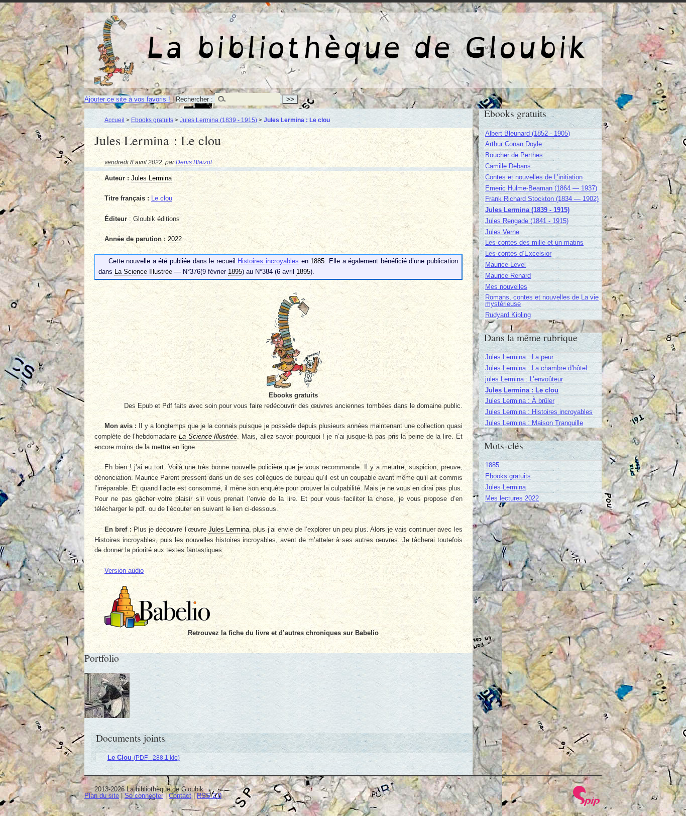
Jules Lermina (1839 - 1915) (218, 120)
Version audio (124, 570)
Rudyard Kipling (508, 315)
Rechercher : (194, 99)
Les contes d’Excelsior (518, 253)
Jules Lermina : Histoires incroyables (539, 412)
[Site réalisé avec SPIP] (586, 803)
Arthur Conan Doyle (513, 144)
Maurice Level (505, 264)
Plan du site (101, 795)
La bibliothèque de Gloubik (449, 39)
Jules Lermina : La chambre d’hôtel (536, 368)
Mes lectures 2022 (512, 498)
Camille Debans (508, 166)
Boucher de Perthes (514, 155)
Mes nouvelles (506, 286)
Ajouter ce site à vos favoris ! (127, 99)
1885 (492, 465)
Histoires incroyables (268, 261)
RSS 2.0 (209, 795)
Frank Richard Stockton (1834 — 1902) (542, 198)
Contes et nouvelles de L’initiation (534, 177)
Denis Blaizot (194, 162)
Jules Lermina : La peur (519, 357)
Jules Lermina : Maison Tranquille (534, 423)
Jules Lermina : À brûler (519, 400)
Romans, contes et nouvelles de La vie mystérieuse (542, 300)
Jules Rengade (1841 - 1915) (526, 221)
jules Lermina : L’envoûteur (524, 379)
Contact (180, 795)
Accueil (114, 120)
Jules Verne (502, 232)
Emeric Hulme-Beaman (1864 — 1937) (541, 188)
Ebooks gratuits (152, 120)
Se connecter (144, 795)
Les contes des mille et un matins (534, 242)
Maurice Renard (508, 275)
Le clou (161, 198)
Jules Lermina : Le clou (521, 390)
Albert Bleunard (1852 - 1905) (527, 133)
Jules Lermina (505, 487)
